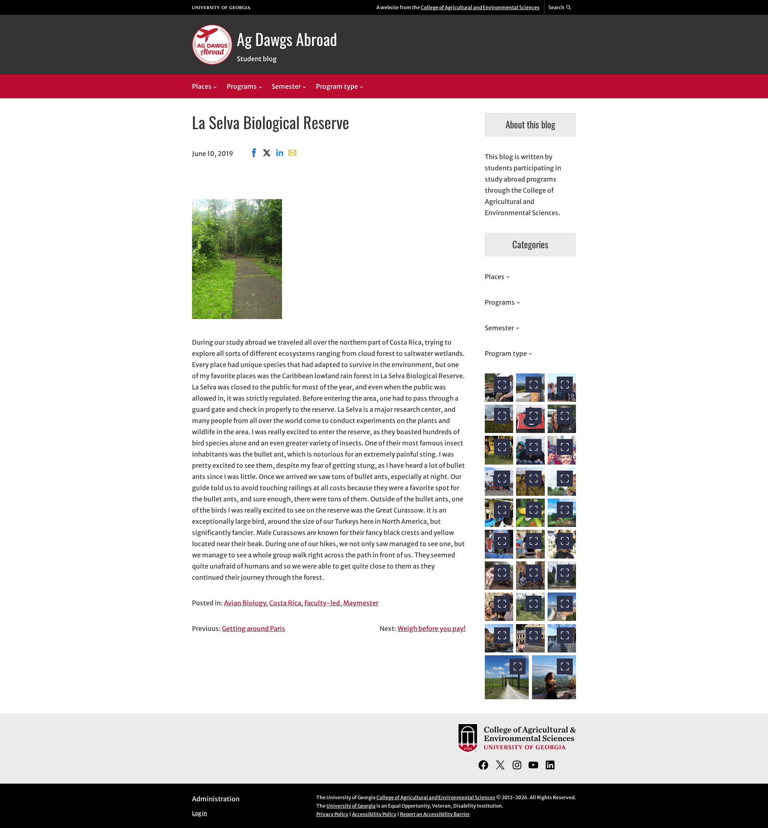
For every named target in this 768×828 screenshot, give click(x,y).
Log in (199, 813)
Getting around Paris (253, 628)
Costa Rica (285, 603)
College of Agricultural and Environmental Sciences (480, 7)
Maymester (360, 603)
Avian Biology (245, 603)
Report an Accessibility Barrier (435, 814)
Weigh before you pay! (432, 628)
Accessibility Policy (374, 814)
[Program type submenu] (362, 87)
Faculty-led (322, 603)
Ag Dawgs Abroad (287, 39)
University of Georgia (351, 806)
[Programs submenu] (260, 87)
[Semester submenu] (304, 87)
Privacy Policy (332, 814)
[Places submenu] (215, 87)
